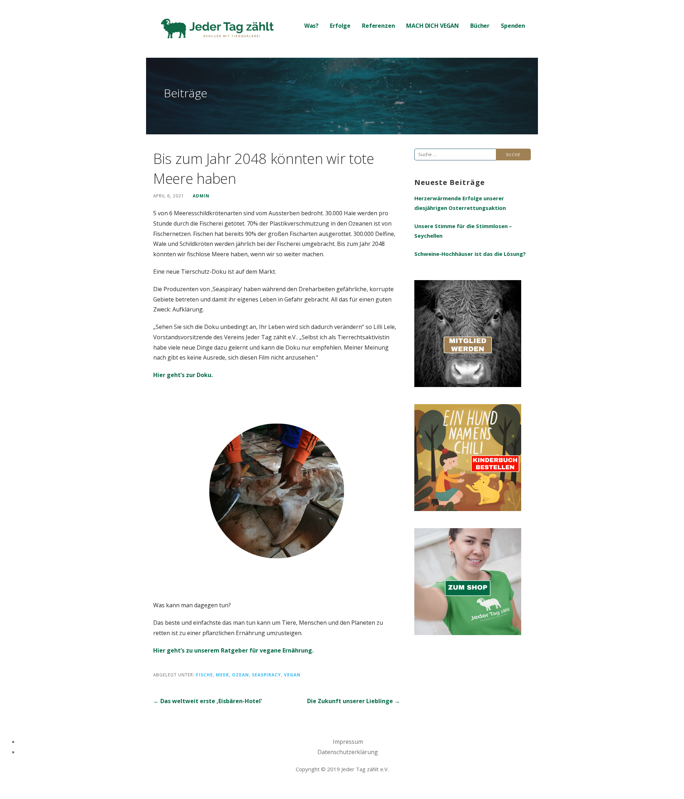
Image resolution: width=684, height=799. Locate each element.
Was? (311, 26)
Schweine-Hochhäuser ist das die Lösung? (470, 253)
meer (222, 674)
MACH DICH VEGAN (432, 26)
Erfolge (340, 26)
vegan (292, 674)
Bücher (479, 26)
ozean (240, 674)
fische (204, 674)
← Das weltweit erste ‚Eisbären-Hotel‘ (207, 701)
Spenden (513, 26)
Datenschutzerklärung (347, 752)
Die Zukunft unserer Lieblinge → (353, 701)
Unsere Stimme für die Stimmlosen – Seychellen (463, 230)
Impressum (348, 742)
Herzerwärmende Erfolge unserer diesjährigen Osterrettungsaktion (460, 203)
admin (201, 196)
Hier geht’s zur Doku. (183, 375)
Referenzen (378, 26)
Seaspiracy (266, 674)
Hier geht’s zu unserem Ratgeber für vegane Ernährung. (233, 650)
